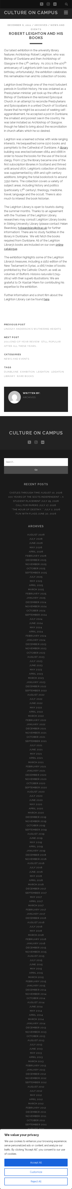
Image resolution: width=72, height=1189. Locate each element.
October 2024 (36, 610)
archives (40, 25)
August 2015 (36, 956)
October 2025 (36, 568)
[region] (36, 1159)
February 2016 (36, 939)
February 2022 (36, 720)
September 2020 (36, 787)
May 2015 (36, 968)
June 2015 (35, 964)
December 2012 (36, 1074)
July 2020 (35, 796)
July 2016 (36, 926)
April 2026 (36, 551)
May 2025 (36, 581)
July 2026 (35, 539)
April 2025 (36, 585)
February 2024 (36, 635)
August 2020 (36, 791)
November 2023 (36, 648)
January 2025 (36, 598)
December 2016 (36, 918)
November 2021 (36, 732)
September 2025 (36, 572)
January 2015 (36, 985)
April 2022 (36, 711)
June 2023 (36, 665)
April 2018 (36, 880)
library (64, 147)
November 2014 (36, 994)
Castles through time (25, 492)
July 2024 (36, 619)
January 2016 (36, 943)
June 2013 (35, 1048)
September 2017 (36, 893)
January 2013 (36, 1069)
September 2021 (36, 741)
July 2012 (36, 1091)
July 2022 (36, 699)
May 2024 (36, 627)
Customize (36, 1172)
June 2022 (36, 703)
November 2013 (36, 1032)
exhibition (27, 371)
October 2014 (36, 998)
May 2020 (36, 804)
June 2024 (36, 623)
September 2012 (36, 1082)
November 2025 (36, 564)
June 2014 (36, 1006)
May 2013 (36, 1053)
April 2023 (36, 673)
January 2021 (36, 770)
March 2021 (36, 762)
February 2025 (36, 593)
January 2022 (36, 724)
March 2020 (36, 812)
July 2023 (36, 661)
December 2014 (36, 989)
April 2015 (36, 972)
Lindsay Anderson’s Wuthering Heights (32, 329)
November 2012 (36, 1078)
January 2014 (36, 1023)
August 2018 (36, 863)
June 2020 (36, 800)
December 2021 (36, 728)
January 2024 (36, 640)
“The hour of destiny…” (28, 509)
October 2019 (36, 825)
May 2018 (36, 876)
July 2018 (36, 867)
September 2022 (36, 690)
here (46, 299)
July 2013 (36, 1044)
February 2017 (36, 909)
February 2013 (36, 1065)
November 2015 (36, 952)
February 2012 (36, 1107)
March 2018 (36, 884)
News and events (16, 358)
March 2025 (36, 589)
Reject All (36, 1181)
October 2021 (36, 737)
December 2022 (36, 686)
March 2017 (36, 905)
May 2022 (36, 707)
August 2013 (36, 1040)
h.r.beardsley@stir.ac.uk (32, 228)
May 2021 (36, 753)
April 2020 (36, 808)
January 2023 (36, 682)
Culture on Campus (31, 12)
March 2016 (36, 935)
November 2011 (36, 1116)
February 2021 (36, 766)
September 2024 (36, 614)
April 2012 (36, 1099)
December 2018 (36, 855)
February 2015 (36, 981)
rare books (25, 376)
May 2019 (36, 842)
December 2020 (36, 775)
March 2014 (36, 1019)
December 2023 (36, 644)
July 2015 (36, 960)
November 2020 (36, 779)
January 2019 (36, 850)
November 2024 (36, 606)
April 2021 (36, 758)
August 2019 (35, 834)
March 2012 (36, 1103)
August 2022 (35, 694)
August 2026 (36, 534)
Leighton (43, 371)
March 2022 (36, 716)
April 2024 (36, 631)
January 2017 (36, 914)
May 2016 (36, 931)
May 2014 (36, 1010)
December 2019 (36, 817)
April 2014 (36, 1015)
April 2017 (36, 901)
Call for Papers (27, 505)
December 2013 (36, 1027)
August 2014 (35, 1002)
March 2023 (36, 678)
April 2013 (36, 1057)
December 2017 (36, 888)
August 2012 (36, 1086)
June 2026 (36, 543)
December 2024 (36, 602)
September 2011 (36, 1124)
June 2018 (36, 872)
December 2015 (36, 947)
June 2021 (35, 749)
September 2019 (36, 829)
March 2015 (36, 977)
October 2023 (36, 652)
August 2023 (35, 657)
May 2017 (36, 897)
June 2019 (36, 838)
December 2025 (36, 560)
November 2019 (36, 821)
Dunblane (11, 371)
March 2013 (36, 1061)
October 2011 (36, 1120)
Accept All (36, 1162)
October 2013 (36, 1036)
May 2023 (36, 669)
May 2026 (36, 547)
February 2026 (36, 556)
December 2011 (36, 1112)
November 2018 (36, 859)
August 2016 (36, 922)
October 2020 (36, 783)
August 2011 (36, 1128)
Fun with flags (26, 513)
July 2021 (36, 745)
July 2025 (36, 577)
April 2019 (36, 846)
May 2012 (36, 1095)
